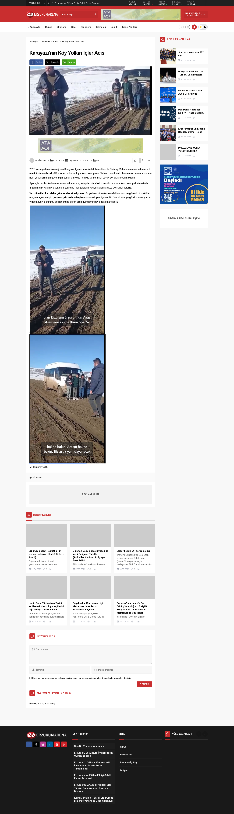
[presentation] (199, 734)
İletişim (124, 770)
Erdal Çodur (40, 160)
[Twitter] (36, 744)
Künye (123, 746)
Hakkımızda (126, 754)
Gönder (71, 62)
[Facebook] (29, 744)
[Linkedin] (50, 744)
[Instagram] (43, 744)
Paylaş (39, 62)
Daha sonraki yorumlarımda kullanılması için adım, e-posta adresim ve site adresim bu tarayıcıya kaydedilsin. (81, 678)
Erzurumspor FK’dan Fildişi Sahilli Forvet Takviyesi (77, 3)
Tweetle (55, 62)
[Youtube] (57, 744)
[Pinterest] (64, 744)
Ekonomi (46, 41)
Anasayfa (33, 41)
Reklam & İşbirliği (128, 762)
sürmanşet (38, 477)
